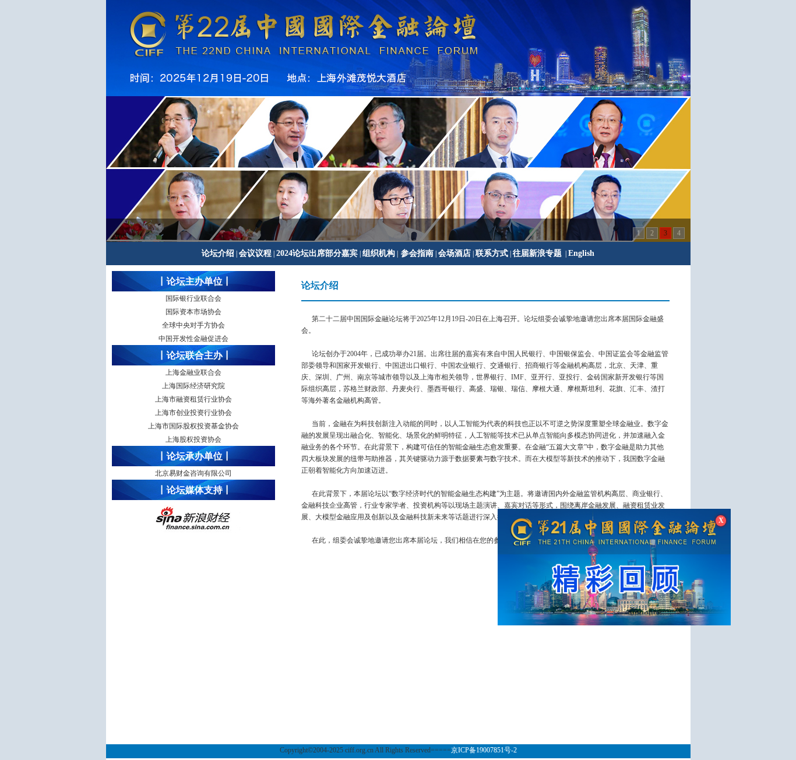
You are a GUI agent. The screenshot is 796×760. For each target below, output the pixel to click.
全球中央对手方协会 (193, 325)
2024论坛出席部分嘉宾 (317, 253)
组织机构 (378, 253)
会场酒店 (454, 253)
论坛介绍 (218, 253)
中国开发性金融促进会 (193, 339)
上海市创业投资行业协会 (193, 413)
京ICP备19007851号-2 (484, 750)
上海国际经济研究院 (193, 386)
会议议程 (255, 253)
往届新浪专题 (537, 253)
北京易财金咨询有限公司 (193, 473)
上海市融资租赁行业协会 (193, 399)
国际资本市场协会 (193, 312)
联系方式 (492, 253)
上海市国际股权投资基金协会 (193, 426)
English (581, 253)
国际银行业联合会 (193, 298)
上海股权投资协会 (193, 439)
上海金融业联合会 (193, 372)
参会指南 (417, 253)
